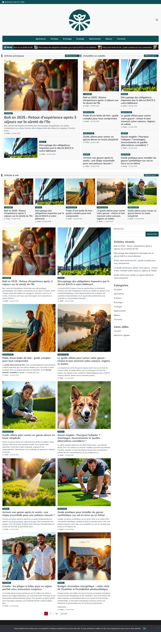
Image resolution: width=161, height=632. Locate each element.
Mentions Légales (122, 335)
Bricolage (67, 39)
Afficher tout (71, 56)
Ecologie (80, 39)
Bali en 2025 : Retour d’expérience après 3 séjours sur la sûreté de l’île (40, 119)
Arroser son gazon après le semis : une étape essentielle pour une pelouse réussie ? (99, 160)
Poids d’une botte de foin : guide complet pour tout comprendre (105, 47)
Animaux (54, 39)
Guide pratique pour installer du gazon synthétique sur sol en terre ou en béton (138, 160)
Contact (117, 331)
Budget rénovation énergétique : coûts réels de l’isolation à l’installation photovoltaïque (83, 588)
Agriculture (41, 39)
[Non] (158, 628)
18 (56, 613)
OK (144, 628)
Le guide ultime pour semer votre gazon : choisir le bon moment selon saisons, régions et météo (138, 119)
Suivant (64, 613)
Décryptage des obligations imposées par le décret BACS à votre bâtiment (46, 47)
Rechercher (119, 229)
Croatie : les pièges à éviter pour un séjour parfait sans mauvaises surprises (27, 588)
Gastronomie (95, 39)
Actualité (118, 289)
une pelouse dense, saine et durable (22, 521)
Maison (108, 39)
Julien (62, 609)
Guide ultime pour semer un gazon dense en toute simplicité (100, 138)
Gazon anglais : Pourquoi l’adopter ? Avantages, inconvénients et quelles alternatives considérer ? (135, 141)
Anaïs (8, 133)
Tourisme (121, 39)
